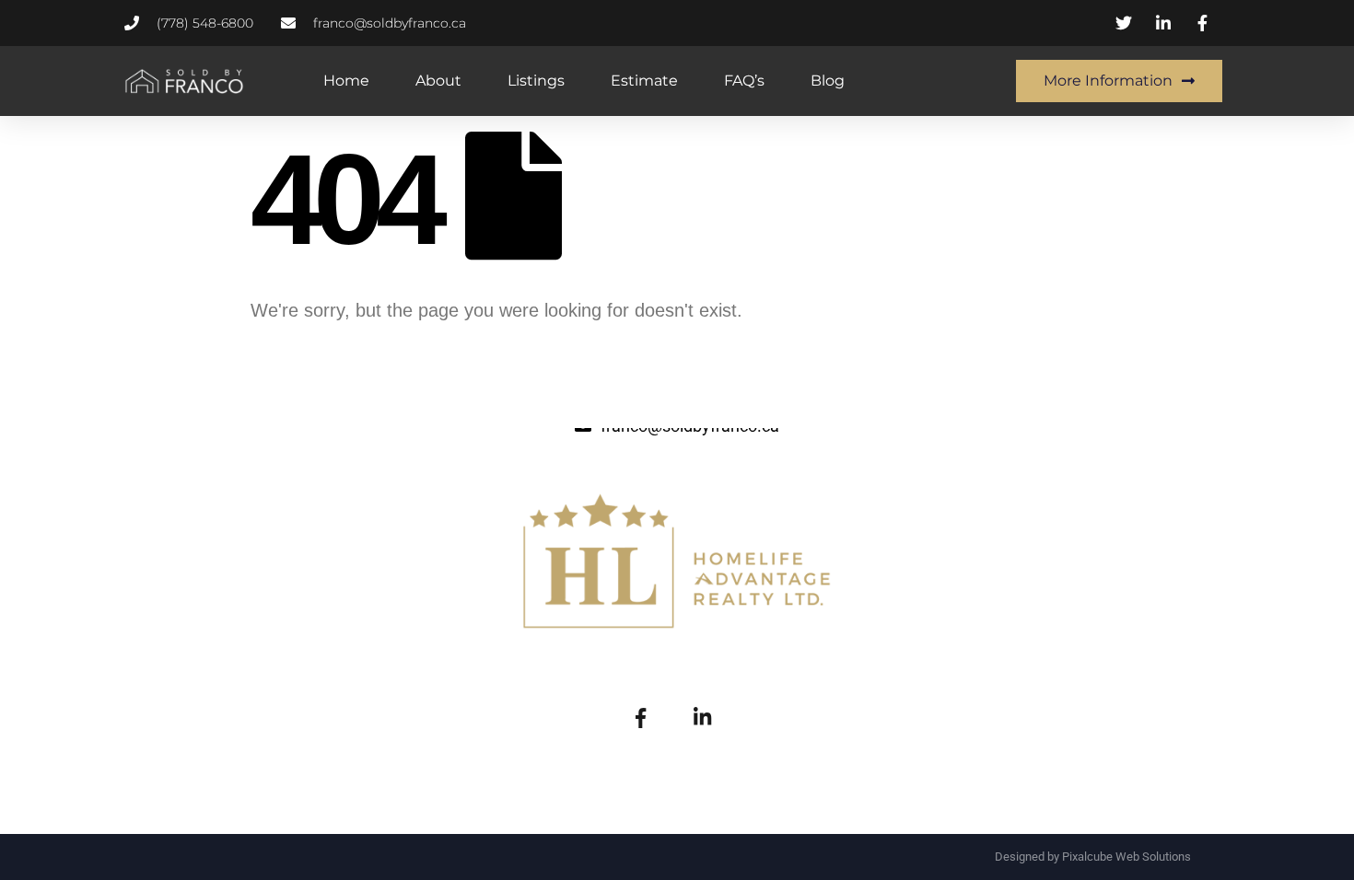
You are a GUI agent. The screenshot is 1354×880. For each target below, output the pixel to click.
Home (346, 80)
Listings (536, 80)
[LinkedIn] (702, 716)
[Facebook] (640, 716)
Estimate (644, 80)
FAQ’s (744, 80)
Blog (828, 80)
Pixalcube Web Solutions (1126, 856)
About (438, 80)
